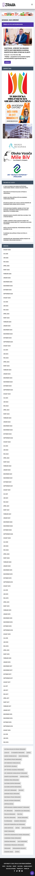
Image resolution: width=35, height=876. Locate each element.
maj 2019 (5, 598)
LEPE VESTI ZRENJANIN (10, 790)
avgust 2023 (7, 394)
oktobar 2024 (7, 337)
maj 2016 (5, 742)
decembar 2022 (7, 426)
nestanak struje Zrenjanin (12, 797)
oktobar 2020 (7, 530)
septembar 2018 (8, 630)
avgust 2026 (7, 249)
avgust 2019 (6, 586)
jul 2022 (5, 446)
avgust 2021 (6, 490)
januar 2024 (7, 374)
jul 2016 (5, 734)
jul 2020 (5, 542)
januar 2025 (6, 325)
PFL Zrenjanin (8, 810)
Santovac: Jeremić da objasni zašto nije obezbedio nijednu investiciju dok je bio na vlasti (17, 50)
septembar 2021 (8, 486)
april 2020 (6, 554)
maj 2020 (6, 550)
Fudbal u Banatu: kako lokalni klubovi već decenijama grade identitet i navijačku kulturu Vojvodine (17, 222)
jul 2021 (5, 494)
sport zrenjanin (9, 831)
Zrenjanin (7, 848)
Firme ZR (26, 868)
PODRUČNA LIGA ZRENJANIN (22, 810)
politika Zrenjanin (9, 817)
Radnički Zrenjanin (20, 821)
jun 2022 (5, 450)
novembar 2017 (7, 670)
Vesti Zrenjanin (22, 841)
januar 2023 (6, 422)
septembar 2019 (8, 582)
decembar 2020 (7, 522)
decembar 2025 (7, 281)
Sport (14, 866)
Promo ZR (20, 868)
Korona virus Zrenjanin (11, 780)
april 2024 (6, 361)
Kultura (20, 866)
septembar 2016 (8, 726)
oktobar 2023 (7, 385)
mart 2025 (6, 317)
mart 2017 (6, 702)
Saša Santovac (8, 827)
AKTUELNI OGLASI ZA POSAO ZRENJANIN (14, 749)
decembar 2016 (7, 714)
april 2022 (6, 458)
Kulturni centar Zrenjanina (12, 786)
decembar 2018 (7, 618)
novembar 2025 (8, 285)
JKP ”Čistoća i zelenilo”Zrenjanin (14, 769)
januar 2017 (6, 710)
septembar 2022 (8, 438)
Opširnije (7, 62)
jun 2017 (5, 690)
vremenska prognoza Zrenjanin (14, 845)
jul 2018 (5, 638)
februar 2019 (7, 610)
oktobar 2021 (7, 482)
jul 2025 (5, 301)
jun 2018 (5, 642)
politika (19, 814)
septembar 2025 (8, 293)
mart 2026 (6, 269)
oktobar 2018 (7, 626)
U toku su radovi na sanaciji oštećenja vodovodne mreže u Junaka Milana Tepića (15, 187)
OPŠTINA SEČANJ (8, 804)
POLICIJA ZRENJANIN (9, 814)
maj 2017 (5, 694)
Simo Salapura (26, 827)
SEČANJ (17, 827)
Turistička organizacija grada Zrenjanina (16, 834)
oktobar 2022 (7, 434)
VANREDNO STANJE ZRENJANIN (12, 838)
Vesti (3, 866)
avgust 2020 (7, 538)
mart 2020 (6, 558)
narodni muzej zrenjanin (11, 793)
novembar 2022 (8, 430)
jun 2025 (5, 305)
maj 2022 (6, 454)
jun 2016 (5, 738)
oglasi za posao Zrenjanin (12, 800)
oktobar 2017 (7, 674)
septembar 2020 (8, 534)
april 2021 (6, 506)
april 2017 (6, 698)
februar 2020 (7, 562)
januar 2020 (7, 566)
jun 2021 (5, 498)
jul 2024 (5, 349)
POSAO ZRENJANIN (23, 817)
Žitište (17, 851)
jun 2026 (5, 257)
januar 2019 (6, 614)
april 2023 (6, 409)
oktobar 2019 (7, 578)
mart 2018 (6, 654)
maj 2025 (6, 309)
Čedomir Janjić (8, 851)
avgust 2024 (7, 345)
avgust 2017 (6, 682)
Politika (15, 54)
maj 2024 (6, 358)
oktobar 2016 (7, 722)
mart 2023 (6, 414)
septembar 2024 (8, 341)
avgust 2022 (7, 442)
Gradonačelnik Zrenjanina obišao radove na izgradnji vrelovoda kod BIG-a (16, 239)
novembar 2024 (8, 334)
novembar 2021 (7, 478)
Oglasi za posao (11, 868)
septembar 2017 (8, 678)
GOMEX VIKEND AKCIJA (10, 756)
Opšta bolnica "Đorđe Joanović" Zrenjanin (16, 807)
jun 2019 (5, 594)
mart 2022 (6, 462)
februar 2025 (7, 321)
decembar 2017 (7, 666)
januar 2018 (6, 662)
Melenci (21, 790)
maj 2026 (6, 261)
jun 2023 (5, 402)
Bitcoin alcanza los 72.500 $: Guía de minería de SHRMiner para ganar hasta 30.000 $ (17, 203)
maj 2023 (6, 406)
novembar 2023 (8, 382)
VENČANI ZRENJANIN (9, 841)
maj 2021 (5, 502)
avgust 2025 (7, 297)
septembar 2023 (8, 389)
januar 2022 (6, 470)
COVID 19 (6, 752)
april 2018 (6, 650)
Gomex (29, 752)
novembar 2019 (7, 574)
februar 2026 (7, 273)
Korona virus (24, 776)
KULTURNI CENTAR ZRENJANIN (12, 783)
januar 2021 (6, 518)
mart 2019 (6, 606)
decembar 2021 (7, 474)
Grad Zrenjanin (23, 756)
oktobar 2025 (7, 289)
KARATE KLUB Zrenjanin (11, 776)
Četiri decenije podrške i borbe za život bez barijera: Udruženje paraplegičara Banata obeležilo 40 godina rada (16, 209)
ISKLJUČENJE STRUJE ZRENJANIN (12, 759)
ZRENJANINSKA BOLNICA (19, 848)
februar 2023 (7, 418)
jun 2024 (5, 354)
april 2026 (6, 265)
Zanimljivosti (28, 866)
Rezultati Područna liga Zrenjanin (14, 824)
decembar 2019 (7, 570)
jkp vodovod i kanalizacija (12, 763)
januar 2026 (6, 277)
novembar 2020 (8, 526)
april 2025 (6, 313)
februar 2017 (7, 706)
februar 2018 (7, 658)
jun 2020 (5, 546)
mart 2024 (6, 365)
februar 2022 (7, 466)
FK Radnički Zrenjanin (17, 752)
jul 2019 (5, 590)
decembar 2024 (7, 329)
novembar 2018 (8, 622)
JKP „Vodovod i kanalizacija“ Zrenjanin (15, 773)
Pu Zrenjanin (8, 821)
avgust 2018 (6, 634)
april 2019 (6, 602)
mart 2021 (6, 510)
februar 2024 (7, 369)
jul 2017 (5, 686)
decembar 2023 (7, 378)
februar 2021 (7, 514)
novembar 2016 (7, 718)
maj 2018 (5, 646)
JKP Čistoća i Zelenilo (10, 766)
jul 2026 (5, 253)
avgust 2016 (6, 730)
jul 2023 (5, 398)
